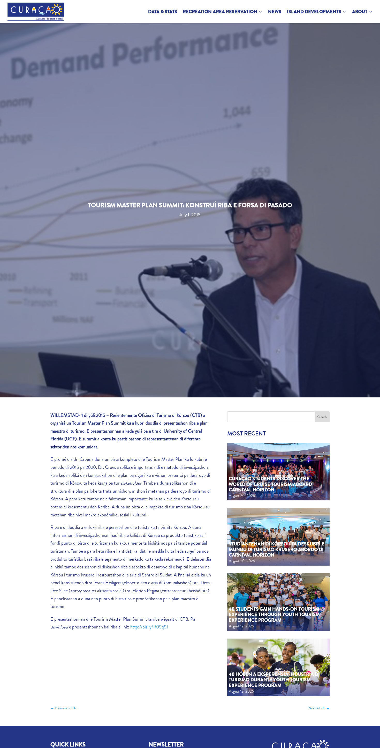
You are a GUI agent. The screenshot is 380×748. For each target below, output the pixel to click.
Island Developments (314, 11)
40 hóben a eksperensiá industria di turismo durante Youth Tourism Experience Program (274, 680)
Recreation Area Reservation (220, 11)
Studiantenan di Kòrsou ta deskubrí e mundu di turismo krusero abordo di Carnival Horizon (276, 549)
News (274, 11)
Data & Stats (162, 11)
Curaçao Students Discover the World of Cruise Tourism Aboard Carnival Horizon (270, 484)
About (359, 11)
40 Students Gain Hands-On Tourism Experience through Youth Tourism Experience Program (274, 615)
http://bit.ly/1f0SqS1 (149, 627)
